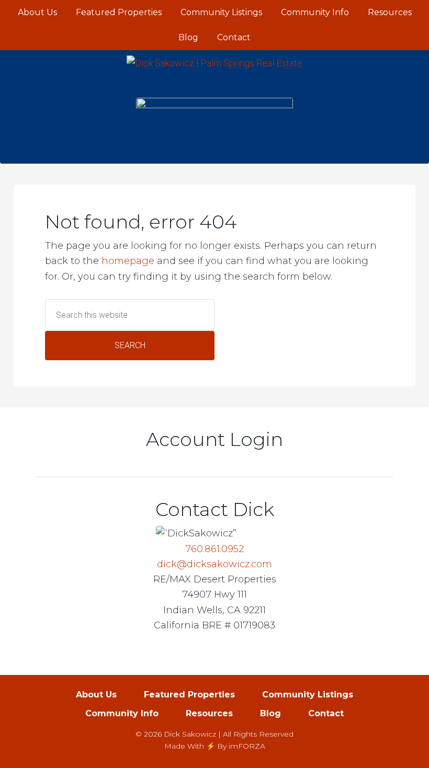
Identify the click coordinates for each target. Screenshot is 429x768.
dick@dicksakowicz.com (214, 564)
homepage (127, 261)
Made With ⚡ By (195, 746)
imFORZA (247, 746)
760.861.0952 (214, 549)
